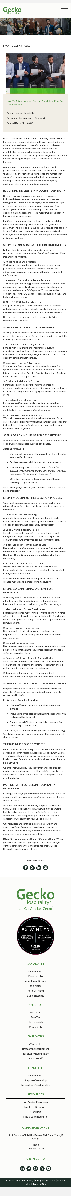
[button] (63, 10)
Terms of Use (39, 1183)
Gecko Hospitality (25, 112)
